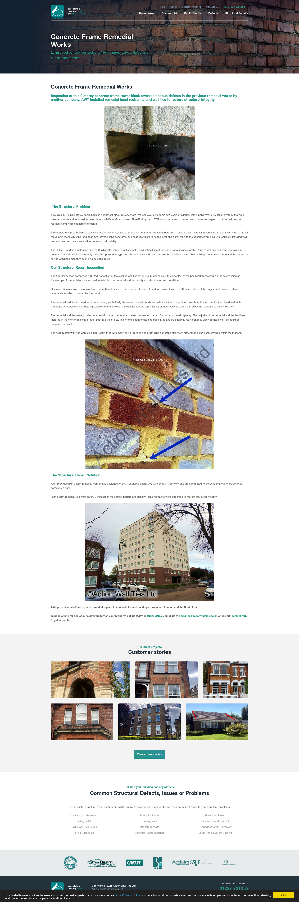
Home (161, 7)
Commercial (169, 13)
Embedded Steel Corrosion (215, 826)
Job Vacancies (228, 883)
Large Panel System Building (215, 832)
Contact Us (212, 7)
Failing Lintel (84, 821)
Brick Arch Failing (215, 815)
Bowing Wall (150, 821)
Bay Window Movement (215, 821)
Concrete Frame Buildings (149, 832)
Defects (213, 13)
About (173, 7)
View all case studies (149, 754)
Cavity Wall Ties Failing (84, 826)
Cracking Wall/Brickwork (84, 815)
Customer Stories (191, 7)
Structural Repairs (236, 13)
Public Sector (192, 13)
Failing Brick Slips (84, 832)
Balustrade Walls (149, 826)
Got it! (283, 895)
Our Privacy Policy (128, 895)
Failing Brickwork (149, 815)
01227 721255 (236, 6)
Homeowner (146, 13)
